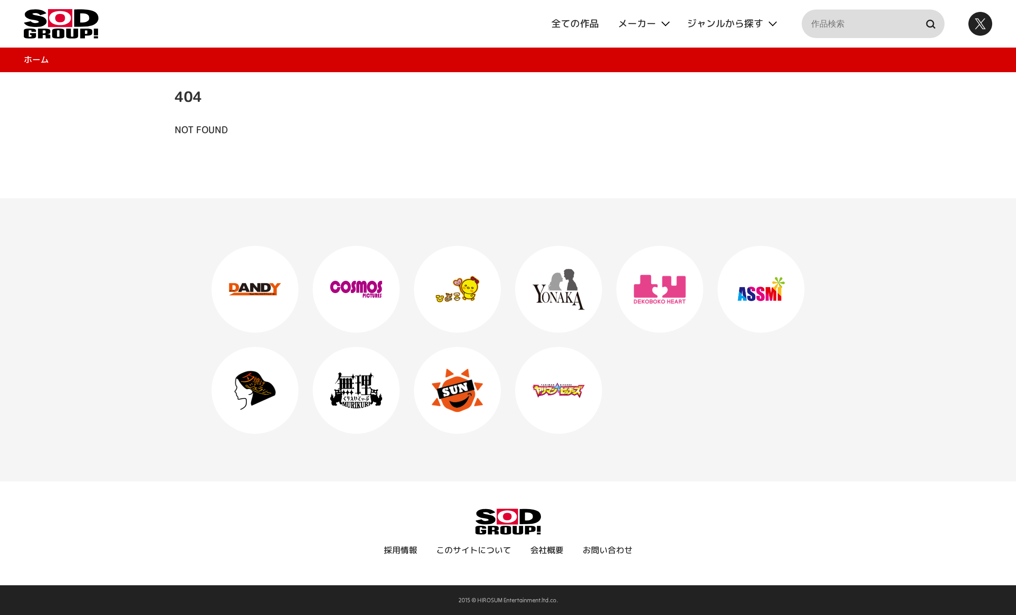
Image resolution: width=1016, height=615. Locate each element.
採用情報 (400, 550)
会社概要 (546, 550)
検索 (930, 24)
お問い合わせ (607, 550)
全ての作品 (574, 23)
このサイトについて (473, 550)
